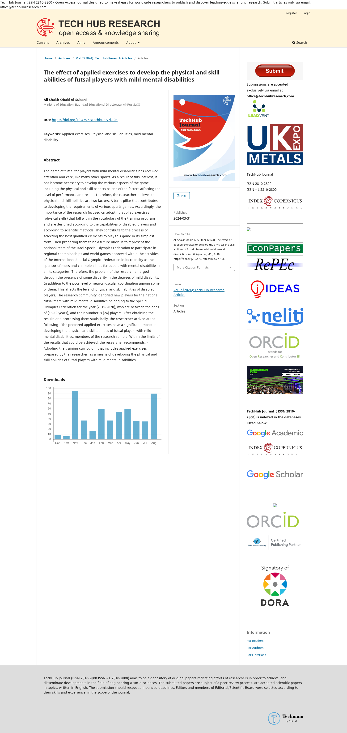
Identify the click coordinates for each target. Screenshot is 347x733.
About (131, 42)
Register (291, 13)
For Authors (255, 648)
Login (306, 13)
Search (301, 42)
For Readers (255, 640)
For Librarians (256, 655)
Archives (63, 42)
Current (43, 42)
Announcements (106, 42)
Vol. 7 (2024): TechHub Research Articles (104, 58)
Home (48, 58)
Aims (81, 42)
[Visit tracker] (275, 506)
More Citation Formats (193, 267)
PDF (183, 196)
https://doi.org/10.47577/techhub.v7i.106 (85, 119)
